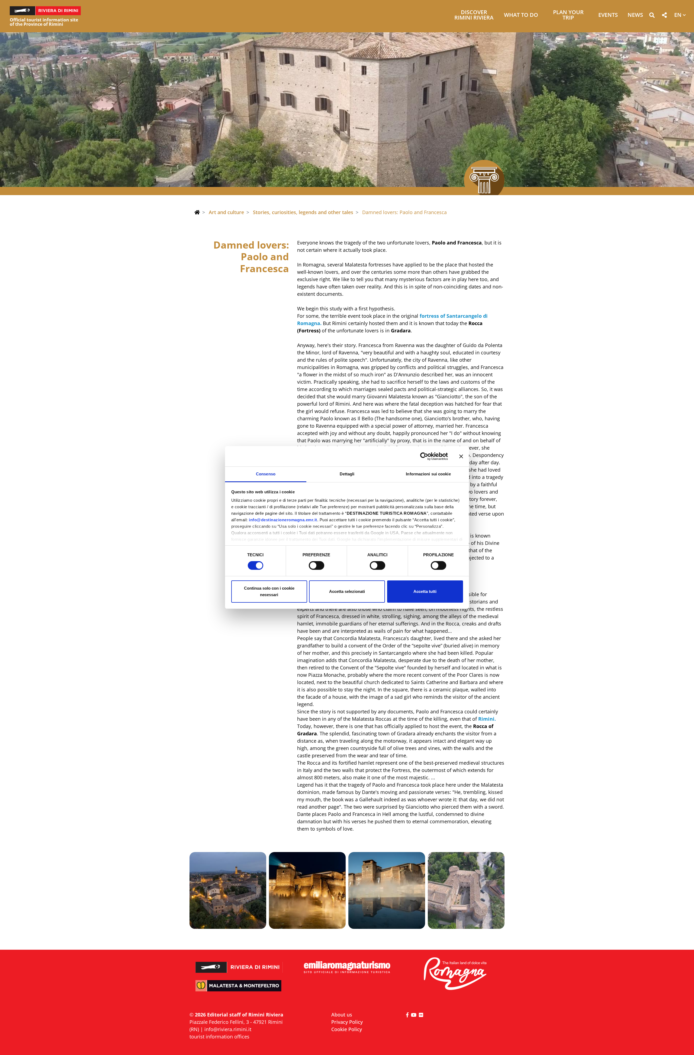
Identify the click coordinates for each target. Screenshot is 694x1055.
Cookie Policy (346, 1029)
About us (341, 1014)
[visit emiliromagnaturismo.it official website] (347, 967)
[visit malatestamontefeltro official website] (239, 989)
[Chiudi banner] (461, 456)
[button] (652, 16)
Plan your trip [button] (568, 15)
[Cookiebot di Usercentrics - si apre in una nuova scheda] (424, 456)
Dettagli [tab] (347, 474)
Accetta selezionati (347, 591)
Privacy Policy (347, 1022)
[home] (197, 212)
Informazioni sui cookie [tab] (428, 474)
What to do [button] (521, 15)
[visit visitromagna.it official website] (455, 974)
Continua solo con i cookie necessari (269, 591)
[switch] (316, 565)
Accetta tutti (424, 591)
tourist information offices (219, 1036)
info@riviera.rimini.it (227, 1029)
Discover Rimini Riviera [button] (473, 15)
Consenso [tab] (265, 474)
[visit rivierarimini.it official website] (239, 964)
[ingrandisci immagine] (227, 890)
